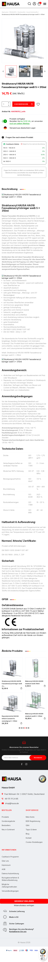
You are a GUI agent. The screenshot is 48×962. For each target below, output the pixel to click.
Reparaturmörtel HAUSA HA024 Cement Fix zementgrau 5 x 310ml (10, 718)
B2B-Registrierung (33, 821)
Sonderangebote (8, 821)
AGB (3, 869)
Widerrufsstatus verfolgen (24, 905)
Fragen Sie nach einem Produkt (19, 137)
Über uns (5, 861)
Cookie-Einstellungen (34, 842)
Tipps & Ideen (31, 829)
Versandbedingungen (10, 891)
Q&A (27, 825)
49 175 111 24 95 (11, 799)
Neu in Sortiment (8, 829)
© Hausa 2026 (24, 942)
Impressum (6, 865)
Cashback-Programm (10, 857)
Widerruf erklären (24, 901)
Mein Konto (30, 817)
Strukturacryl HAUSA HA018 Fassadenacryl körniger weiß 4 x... (12, 683)
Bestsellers (6, 825)
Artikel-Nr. (6, 111)
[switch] (43, 958)
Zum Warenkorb (21, 104)
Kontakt (28, 838)
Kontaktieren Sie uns (17, 932)
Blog (27, 834)
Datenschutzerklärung (10, 873)
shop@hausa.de (12, 803)
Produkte (5, 817)
